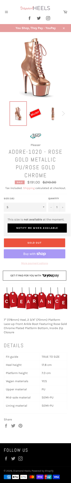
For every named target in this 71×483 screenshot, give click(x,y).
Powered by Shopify (42, 470)
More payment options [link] (34, 263)
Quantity (53, 198)
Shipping (29, 188)
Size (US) (9, 198)
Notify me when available (37, 228)
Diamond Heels (22, 470)
